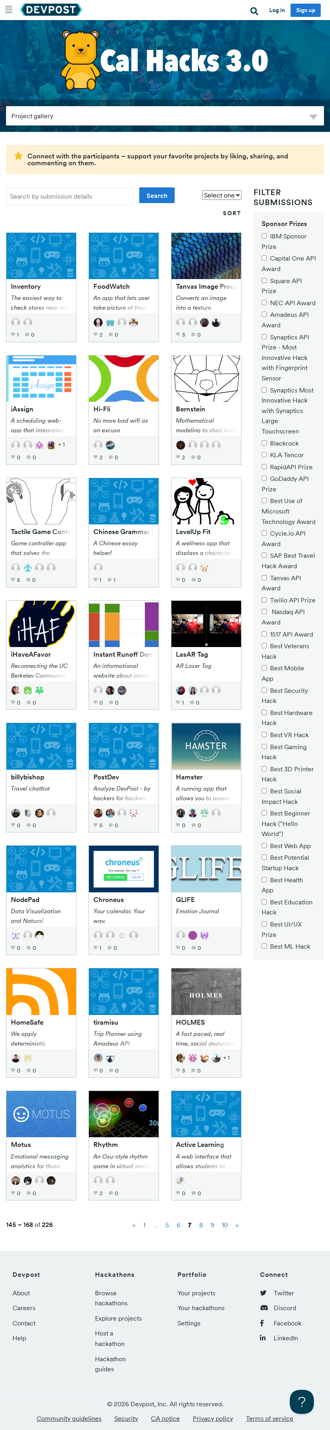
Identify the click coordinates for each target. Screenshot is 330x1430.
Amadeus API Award (285, 319)
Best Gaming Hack (284, 752)
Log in (277, 10)
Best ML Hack (290, 946)
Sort (232, 213)
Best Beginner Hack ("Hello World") (286, 823)
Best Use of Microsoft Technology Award (289, 511)
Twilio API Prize (293, 600)
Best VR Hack (289, 735)
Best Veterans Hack (285, 651)
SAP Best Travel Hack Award (288, 560)
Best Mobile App (283, 673)
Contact (23, 1323)
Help (19, 1338)
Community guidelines (69, 1418)
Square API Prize (282, 286)
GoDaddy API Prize (285, 484)
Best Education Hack (287, 907)
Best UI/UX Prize (282, 929)
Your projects (196, 1293)
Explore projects (118, 1318)
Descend (313, 118)
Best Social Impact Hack (281, 796)
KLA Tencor (287, 455)
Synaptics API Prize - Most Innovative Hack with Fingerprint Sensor (285, 357)
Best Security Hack (285, 695)
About (21, 1293)
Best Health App (282, 885)
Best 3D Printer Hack (288, 774)
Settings (188, 1323)
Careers (23, 1308)
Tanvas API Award (281, 583)
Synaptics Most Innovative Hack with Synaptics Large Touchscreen (288, 410)
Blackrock (284, 443)
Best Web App (290, 846)
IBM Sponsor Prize (284, 241)
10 (225, 1225)
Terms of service (269, 1418)
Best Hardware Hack (287, 718)
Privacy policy (213, 1418)
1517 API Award (291, 634)
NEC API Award (293, 303)
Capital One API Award (289, 263)
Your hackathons (201, 1308)
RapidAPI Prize (291, 467)
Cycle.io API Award (283, 538)
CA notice (165, 1418)
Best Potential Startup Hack (285, 862)
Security (126, 1418)
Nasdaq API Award (283, 617)
